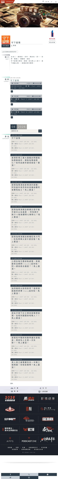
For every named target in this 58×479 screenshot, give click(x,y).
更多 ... (12, 383)
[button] (12, 83)
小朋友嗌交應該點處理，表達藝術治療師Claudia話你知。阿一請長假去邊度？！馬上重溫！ (26, 265)
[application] (25, 83)
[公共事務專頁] (10, 419)
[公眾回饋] (39, 391)
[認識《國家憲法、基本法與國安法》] (10, 429)
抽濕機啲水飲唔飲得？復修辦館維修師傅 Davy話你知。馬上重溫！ (26, 291)
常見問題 (44, 447)
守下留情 (14, 81)
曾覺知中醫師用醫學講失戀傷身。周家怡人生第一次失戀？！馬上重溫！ (26, 340)
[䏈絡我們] (12, 391)
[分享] (40, 388)
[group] (33, 83)
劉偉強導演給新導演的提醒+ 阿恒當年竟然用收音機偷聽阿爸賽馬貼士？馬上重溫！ (26, 187)
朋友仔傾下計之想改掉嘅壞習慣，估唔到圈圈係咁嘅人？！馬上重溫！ (26, 315)
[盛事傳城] (48, 429)
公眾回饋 (45, 391)
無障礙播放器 (26, 449)
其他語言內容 (39, 449)
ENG (46, 1)
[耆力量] (29, 429)
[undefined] (43, 1)
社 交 (45, 388)
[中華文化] (48, 419)
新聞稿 (10, 447)
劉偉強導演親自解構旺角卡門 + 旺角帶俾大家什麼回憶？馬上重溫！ (26, 239)
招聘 (17, 447)
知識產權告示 (34, 447)
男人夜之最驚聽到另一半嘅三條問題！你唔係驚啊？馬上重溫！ (26, 364)
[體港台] (29, 398)
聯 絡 (16, 391)
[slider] (38, 83)
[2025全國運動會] (10, 398)
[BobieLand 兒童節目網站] (10, 409)
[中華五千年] (48, 439)
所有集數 (6, 46)
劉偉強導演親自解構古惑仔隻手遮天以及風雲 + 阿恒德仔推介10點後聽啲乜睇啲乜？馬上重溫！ (26, 213)
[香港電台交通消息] (12, 388)
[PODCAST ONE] (29, 439)
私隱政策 (15, 449)
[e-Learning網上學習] (48, 409)
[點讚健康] (48, 398)
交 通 (16, 388)
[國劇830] (29, 409)
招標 (24, 447)
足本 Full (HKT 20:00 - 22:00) (24, 141)
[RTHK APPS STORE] (10, 439)
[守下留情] (11, 91)
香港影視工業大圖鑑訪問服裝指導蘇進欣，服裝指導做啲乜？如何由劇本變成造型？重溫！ (26, 161)
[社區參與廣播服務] (29, 419)
